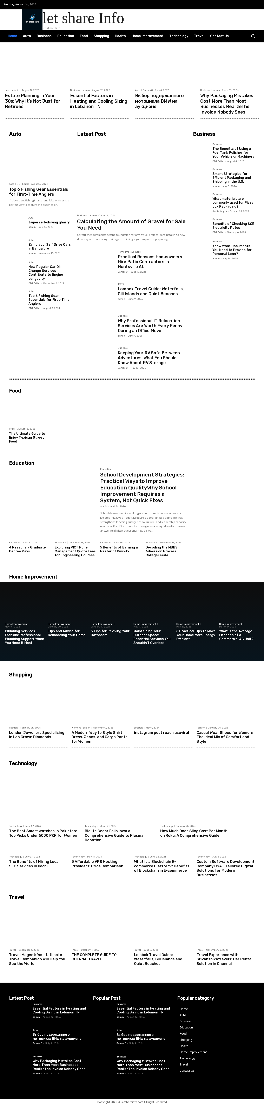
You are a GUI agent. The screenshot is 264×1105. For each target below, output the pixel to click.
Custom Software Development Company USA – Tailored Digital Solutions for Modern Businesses (226, 868)
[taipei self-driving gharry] (17, 225)
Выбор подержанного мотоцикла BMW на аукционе (159, 101)
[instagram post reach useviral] (163, 701)
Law (7, 90)
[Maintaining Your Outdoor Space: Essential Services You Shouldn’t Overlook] (153, 609)
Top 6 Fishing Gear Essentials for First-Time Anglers (38, 192)
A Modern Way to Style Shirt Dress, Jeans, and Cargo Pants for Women (99, 737)
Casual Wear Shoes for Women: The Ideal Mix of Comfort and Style (225, 737)
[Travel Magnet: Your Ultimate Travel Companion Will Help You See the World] (38, 924)
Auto (137, 90)
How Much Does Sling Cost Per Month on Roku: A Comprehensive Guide (193, 833)
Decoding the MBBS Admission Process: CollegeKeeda (162, 551)
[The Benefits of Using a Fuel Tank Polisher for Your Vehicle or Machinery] (201, 151)
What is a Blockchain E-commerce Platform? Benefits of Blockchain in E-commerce (161, 866)
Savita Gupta (219, 211)
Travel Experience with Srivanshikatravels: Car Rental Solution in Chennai (224, 959)
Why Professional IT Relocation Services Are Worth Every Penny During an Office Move (150, 325)
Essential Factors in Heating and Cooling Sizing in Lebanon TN (98, 101)
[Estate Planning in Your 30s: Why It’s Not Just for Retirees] (34, 66)
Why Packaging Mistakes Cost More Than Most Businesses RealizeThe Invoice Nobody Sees (226, 104)
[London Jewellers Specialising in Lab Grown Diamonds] (38, 701)
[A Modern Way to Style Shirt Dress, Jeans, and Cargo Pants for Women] (101, 701)
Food (12, 429)
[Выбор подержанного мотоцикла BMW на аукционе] (164, 66)
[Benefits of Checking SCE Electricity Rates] (201, 226)
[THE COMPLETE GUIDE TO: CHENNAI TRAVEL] (101, 924)
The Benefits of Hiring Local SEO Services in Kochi (34, 863)
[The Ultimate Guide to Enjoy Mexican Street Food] (28, 410)
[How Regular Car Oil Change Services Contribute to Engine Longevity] (17, 269)
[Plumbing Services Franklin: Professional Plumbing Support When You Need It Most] (25, 609)
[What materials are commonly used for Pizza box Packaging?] (201, 201)
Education (106, 469)
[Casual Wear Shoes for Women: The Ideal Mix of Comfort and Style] (226, 701)
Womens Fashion (81, 728)
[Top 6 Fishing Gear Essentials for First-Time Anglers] (40, 159)
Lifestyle (138, 728)
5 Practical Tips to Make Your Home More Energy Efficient (196, 635)
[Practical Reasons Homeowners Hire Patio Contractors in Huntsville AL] (95, 263)
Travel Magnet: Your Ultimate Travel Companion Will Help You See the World (37, 959)
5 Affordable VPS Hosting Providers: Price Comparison (97, 863)
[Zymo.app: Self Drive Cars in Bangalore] (17, 247)
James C (148, 90)
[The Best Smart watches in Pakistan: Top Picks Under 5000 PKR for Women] (45, 795)
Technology (15, 826)
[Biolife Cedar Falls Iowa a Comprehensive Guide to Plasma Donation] (120, 795)
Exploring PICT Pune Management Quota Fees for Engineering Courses (75, 551)
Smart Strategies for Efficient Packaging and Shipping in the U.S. (231, 178)
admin (15, 90)
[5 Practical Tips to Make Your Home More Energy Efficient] (196, 609)
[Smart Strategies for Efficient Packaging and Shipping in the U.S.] (201, 176)
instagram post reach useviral (161, 732)
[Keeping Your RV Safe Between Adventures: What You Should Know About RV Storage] (95, 359)
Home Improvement (129, 252)
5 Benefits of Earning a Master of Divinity (119, 549)
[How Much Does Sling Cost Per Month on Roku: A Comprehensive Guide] (196, 795)
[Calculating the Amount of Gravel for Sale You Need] (132, 175)
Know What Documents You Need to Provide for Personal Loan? (232, 250)
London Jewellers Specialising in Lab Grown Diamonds (36, 734)
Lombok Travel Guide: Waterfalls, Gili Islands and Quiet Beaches (151, 291)
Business (75, 90)
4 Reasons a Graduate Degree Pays (27, 549)
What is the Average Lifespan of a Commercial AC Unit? (236, 635)
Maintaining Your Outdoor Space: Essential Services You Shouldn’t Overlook (152, 637)
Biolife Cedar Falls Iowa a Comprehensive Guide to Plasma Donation (114, 835)
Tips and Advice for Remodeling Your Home (66, 633)
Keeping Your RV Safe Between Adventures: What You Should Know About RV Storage (149, 357)
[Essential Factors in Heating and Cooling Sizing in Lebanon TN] (99, 66)
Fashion (13, 728)
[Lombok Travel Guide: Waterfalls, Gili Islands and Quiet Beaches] (95, 295)
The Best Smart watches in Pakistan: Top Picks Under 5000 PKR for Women (43, 833)
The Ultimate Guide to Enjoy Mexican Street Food (27, 437)
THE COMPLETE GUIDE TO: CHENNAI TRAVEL (95, 957)
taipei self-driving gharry (49, 222)
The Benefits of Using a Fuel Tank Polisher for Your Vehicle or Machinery (233, 152)
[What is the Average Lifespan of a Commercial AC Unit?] (239, 609)
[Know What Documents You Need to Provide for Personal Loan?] (201, 249)
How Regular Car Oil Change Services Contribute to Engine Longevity (45, 273)
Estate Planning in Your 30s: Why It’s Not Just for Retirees (32, 101)
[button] (253, 36)
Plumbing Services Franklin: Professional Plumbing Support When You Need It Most (24, 637)
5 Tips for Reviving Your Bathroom (110, 633)
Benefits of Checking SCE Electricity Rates (233, 226)
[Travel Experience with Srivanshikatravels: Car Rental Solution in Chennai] (226, 924)
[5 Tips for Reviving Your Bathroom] (111, 609)
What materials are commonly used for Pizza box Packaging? (232, 202)
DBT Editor (23, 184)
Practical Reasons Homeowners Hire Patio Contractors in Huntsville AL (150, 261)
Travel (121, 284)
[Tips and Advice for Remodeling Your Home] (68, 609)
